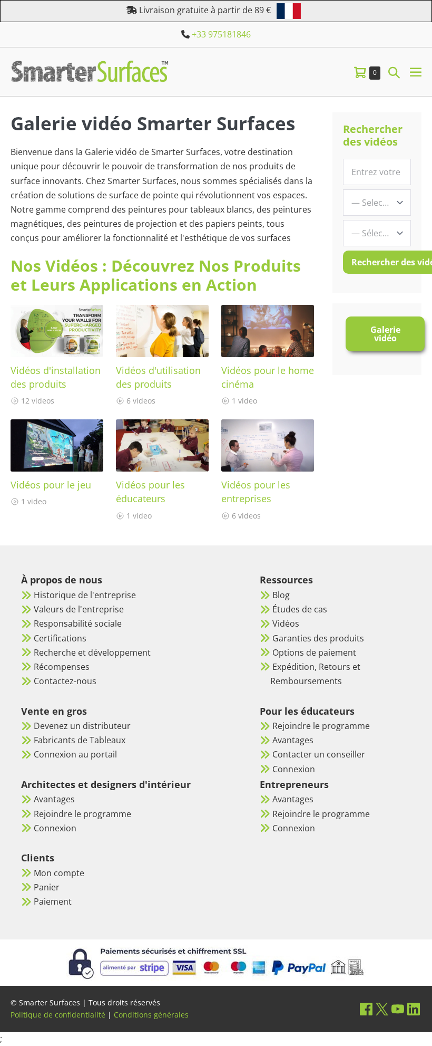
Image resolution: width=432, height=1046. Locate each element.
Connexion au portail (75, 754)
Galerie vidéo (385, 334)
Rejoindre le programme (82, 814)
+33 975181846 (221, 34)
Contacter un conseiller (318, 754)
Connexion (55, 828)
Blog (281, 595)
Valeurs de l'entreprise (79, 609)
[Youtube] (397, 1009)
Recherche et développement (92, 652)
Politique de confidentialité (58, 1015)
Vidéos (285, 623)
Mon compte (59, 873)
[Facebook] (366, 1009)
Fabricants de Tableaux (79, 740)
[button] (394, 72)
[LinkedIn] (413, 1009)
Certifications (60, 638)
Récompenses (62, 667)
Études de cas (299, 609)
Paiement (53, 901)
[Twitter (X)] (382, 1009)
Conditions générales (151, 1015)
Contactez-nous (65, 681)
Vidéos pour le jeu (51, 484)
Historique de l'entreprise (85, 595)
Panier (47, 887)
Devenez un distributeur (82, 726)
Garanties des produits (318, 638)
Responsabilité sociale (78, 623)
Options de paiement (314, 652)
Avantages (54, 799)
